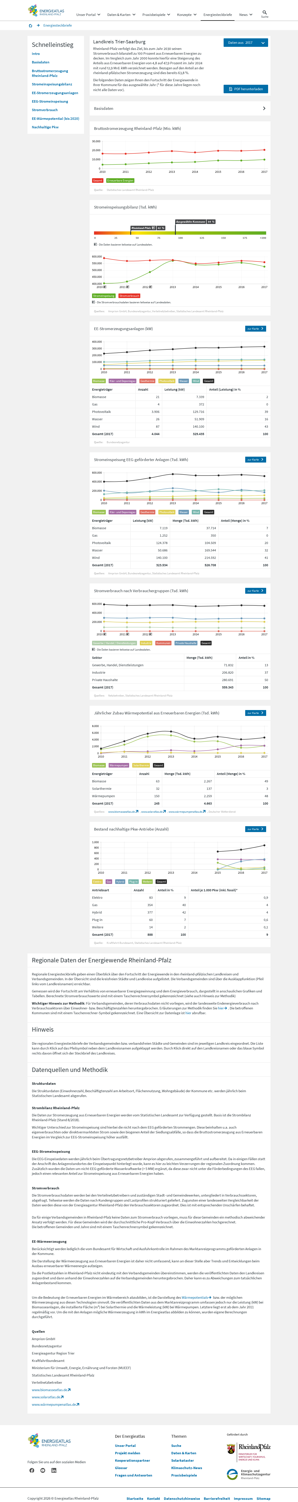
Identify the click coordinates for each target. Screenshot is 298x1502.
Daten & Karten (183, 1453)
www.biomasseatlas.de (121, 811)
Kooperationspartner (132, 1460)
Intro (36, 53)
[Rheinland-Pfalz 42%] (130, 233)
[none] (88, 14)
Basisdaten (41, 62)
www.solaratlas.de (152, 811)
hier (221, 1008)
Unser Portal (125, 1445)
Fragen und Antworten (133, 1475)
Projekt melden (127, 1453)
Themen (179, 1436)
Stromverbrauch (45, 109)
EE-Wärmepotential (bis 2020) (55, 118)
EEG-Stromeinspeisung (50, 101)
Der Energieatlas (130, 1436)
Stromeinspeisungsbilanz (52, 84)
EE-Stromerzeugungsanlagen (55, 92)
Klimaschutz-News (186, 1467)
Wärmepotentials (195, 1297)
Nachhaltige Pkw (45, 127)
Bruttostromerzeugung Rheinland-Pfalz (50, 73)
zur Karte (253, 328)
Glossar (121, 1467)
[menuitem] (86, 14)
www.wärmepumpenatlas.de (185, 811)
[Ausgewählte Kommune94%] (175, 230)
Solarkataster (182, 1460)
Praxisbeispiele (184, 1475)
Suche (176, 1445)
